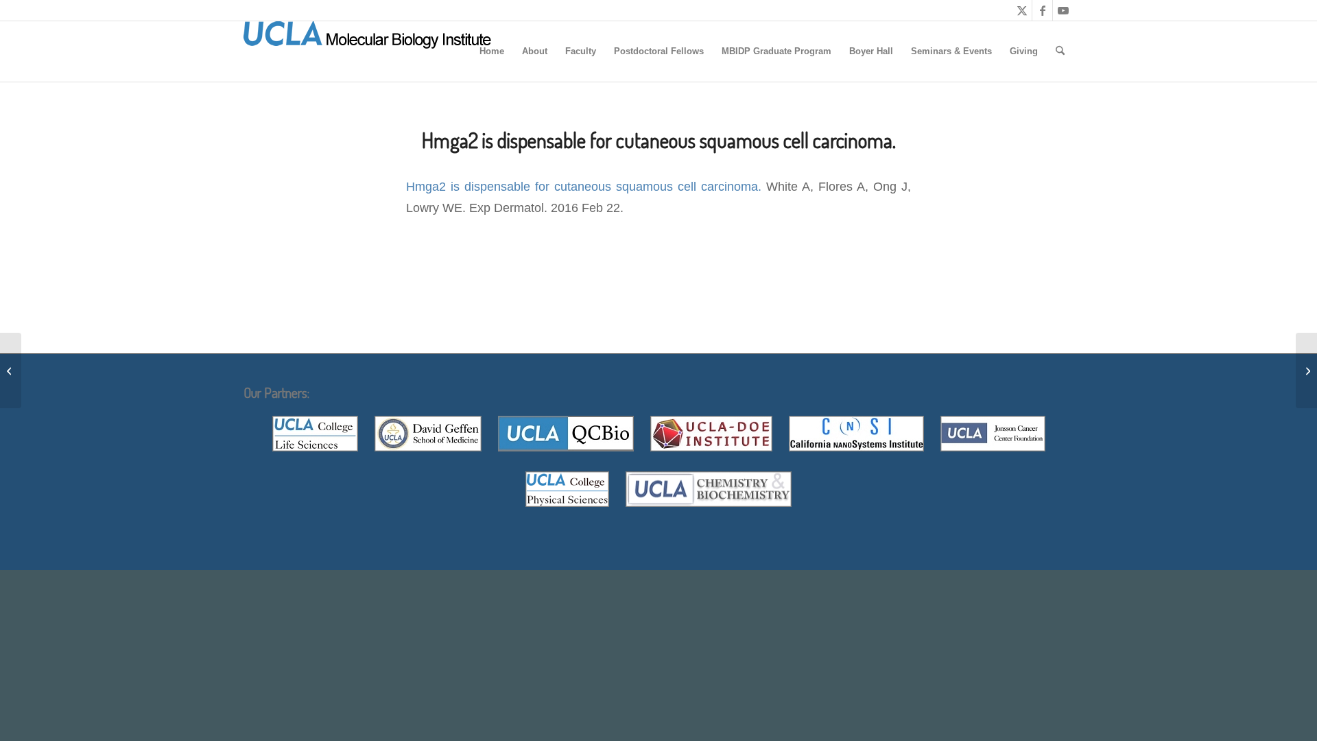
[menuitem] (492, 51)
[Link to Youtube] (1063, 10)
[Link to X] (1022, 10)
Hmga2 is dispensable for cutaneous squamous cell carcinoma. (583, 186)
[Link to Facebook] (1042, 10)
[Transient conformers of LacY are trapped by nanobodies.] (10, 370)
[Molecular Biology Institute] (368, 51)
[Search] (1060, 51)
